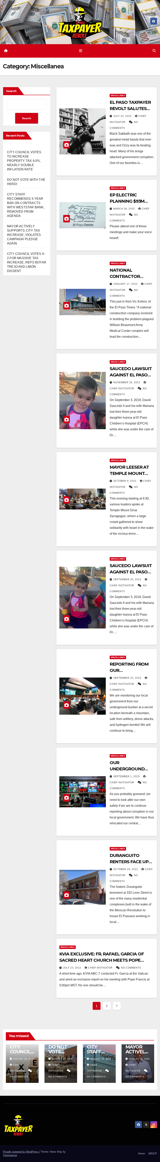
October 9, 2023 (125, 481)
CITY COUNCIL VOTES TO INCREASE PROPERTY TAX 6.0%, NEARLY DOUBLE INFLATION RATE (24, 160)
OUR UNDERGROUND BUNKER (127, 769)
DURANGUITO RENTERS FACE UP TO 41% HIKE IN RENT (132, 862)
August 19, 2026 (23, 1059)
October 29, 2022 (126, 869)
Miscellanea (118, 95)
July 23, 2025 (122, 116)
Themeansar (10, 1155)
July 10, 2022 (72, 967)
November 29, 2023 (127, 382)
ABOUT (152, 1153)
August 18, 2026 (100, 1059)
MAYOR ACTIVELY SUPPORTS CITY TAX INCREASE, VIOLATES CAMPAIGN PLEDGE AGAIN (24, 235)
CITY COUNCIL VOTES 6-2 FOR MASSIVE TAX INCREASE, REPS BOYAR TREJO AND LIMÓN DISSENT (26, 262)
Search (11, 91)
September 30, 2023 (127, 579)
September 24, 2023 (127, 678)
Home (141, 1153)
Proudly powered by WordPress (21, 1151)
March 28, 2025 (124, 208)
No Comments (131, 967)
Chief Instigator (100, 967)
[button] (154, 50)
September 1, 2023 (126, 776)
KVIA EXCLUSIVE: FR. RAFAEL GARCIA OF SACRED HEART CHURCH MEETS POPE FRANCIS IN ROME (101, 960)
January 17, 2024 (125, 284)
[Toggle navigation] (81, 50)
